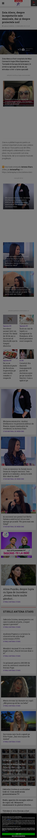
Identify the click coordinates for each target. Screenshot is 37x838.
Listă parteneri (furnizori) (5, 831)
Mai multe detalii (9, 819)
